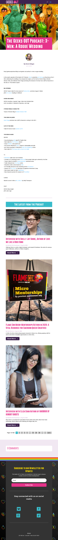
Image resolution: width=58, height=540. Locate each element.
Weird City (22, 159)
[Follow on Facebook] (39, 509)
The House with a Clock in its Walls (20, 149)
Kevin (30, 77)
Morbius (10, 143)
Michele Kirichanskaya (13, 245)
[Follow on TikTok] (39, 515)
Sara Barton (10, 331)
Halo (22, 164)
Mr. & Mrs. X (19, 180)
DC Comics (9, 93)
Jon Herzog (40, 77)
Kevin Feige (6, 120)
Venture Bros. (27, 91)
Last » (49, 432)
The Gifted (26, 172)
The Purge (17, 163)
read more (11, 253)
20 (36, 432)
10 (33, 432)
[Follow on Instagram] (18, 515)
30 (39, 432)
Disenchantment (22, 161)
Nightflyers (21, 170)
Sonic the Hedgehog (27, 147)
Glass (17, 145)
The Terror (13, 168)
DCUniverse (30, 166)
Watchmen (7, 157)
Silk (14, 140)
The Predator (15, 142)
